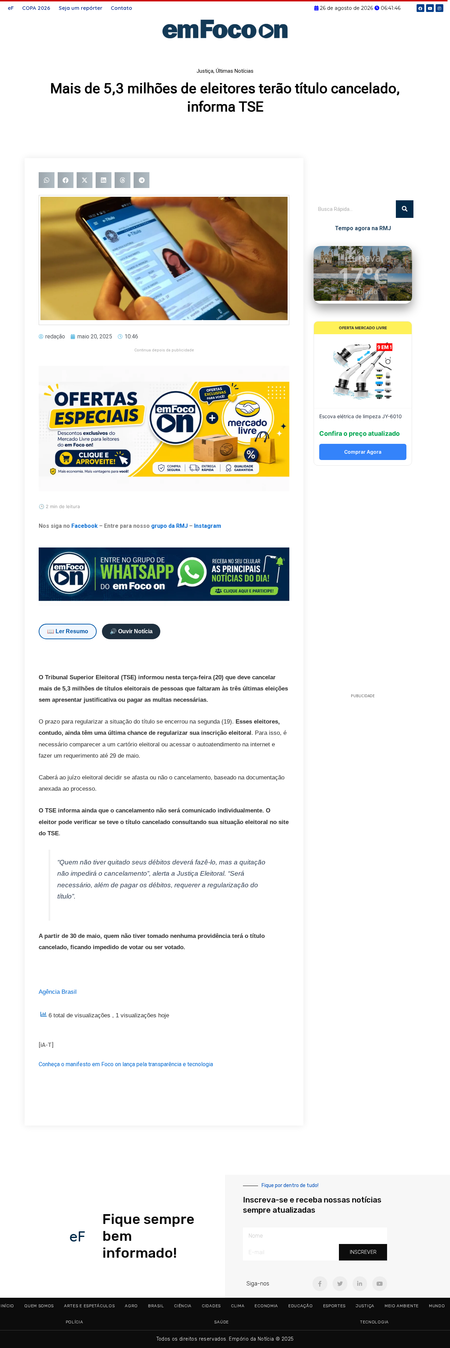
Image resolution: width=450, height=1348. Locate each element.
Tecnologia (374, 1322)
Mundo (437, 1305)
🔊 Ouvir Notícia (131, 631)
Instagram (207, 526)
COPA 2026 (36, 8)
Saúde (221, 1322)
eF (11, 8)
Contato (121, 8)
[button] (46, 180)
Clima (238, 1305)
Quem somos (39, 1305)
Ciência (183, 1305)
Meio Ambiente (402, 1305)
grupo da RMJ (169, 526)
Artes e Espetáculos (89, 1305)
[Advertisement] (362, 581)
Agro (131, 1305)
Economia (266, 1305)
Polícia (74, 1322)
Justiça (205, 71)
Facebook (84, 526)
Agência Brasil (58, 992)
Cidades (211, 1305)
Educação (300, 1305)
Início (7, 1305)
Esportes (334, 1305)
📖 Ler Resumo (67, 631)
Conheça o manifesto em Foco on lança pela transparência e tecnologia (126, 1064)
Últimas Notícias (234, 71)
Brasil (156, 1305)
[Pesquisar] (404, 209)
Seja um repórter (80, 8)
